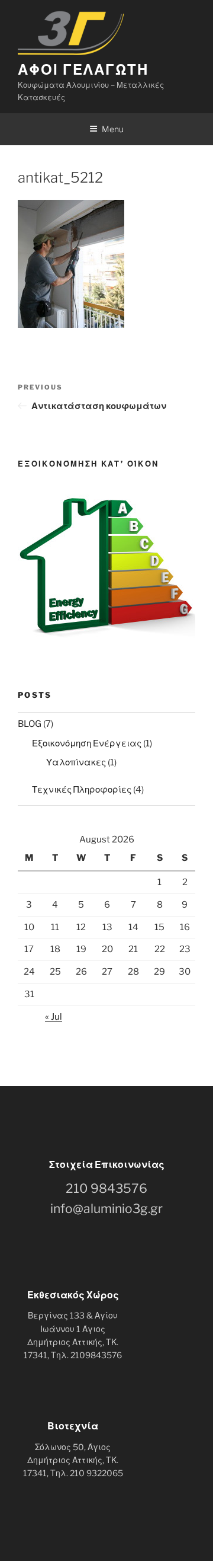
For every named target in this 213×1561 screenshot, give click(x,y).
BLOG (29, 724)
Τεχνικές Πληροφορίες (81, 789)
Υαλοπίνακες (76, 762)
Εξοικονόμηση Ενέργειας (86, 743)
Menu (113, 129)
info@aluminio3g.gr (106, 1208)
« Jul (53, 1016)
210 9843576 (106, 1188)
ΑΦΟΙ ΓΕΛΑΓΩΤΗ (83, 69)
